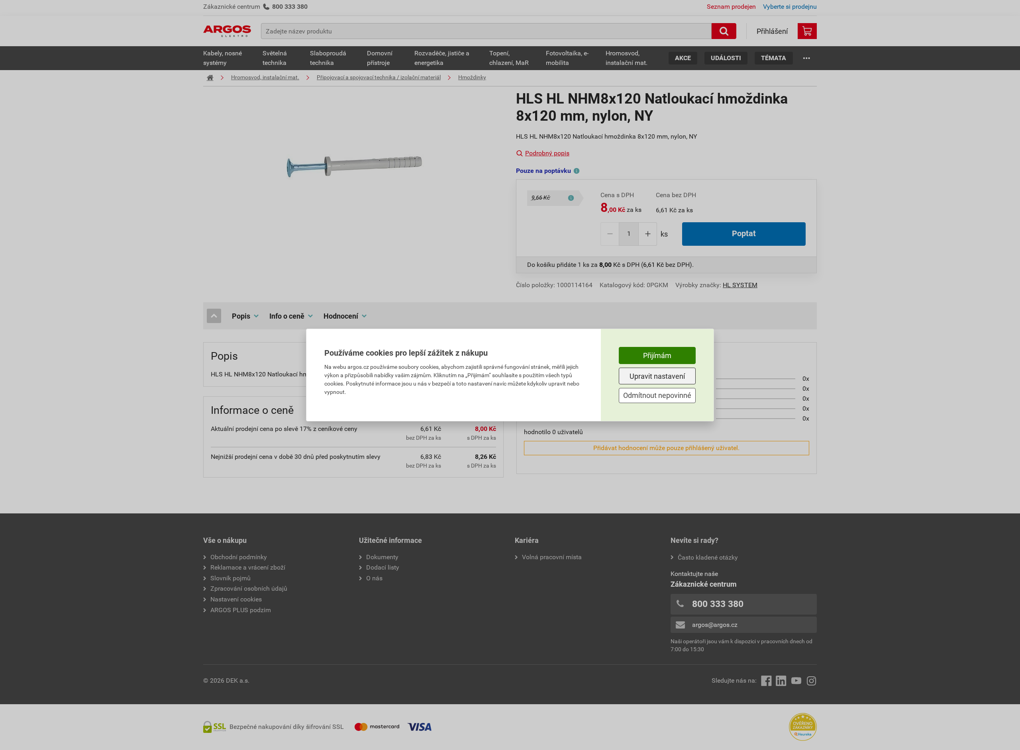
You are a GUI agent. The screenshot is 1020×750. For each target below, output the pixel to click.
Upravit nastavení (657, 376)
